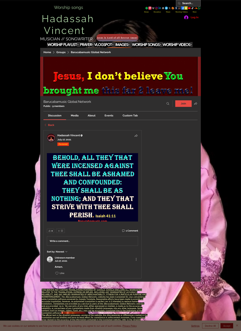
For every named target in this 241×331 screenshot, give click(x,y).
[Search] (168, 103)
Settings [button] (195, 325)
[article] (92, 204)
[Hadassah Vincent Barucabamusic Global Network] (146, 8)
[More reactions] (60, 231)
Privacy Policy (129, 325)
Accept (226, 325)
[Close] (237, 325)
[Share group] (196, 103)
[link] (54, 115)
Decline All (210, 325)
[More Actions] (136, 259)
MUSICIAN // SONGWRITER (66, 38)
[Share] (136, 136)
